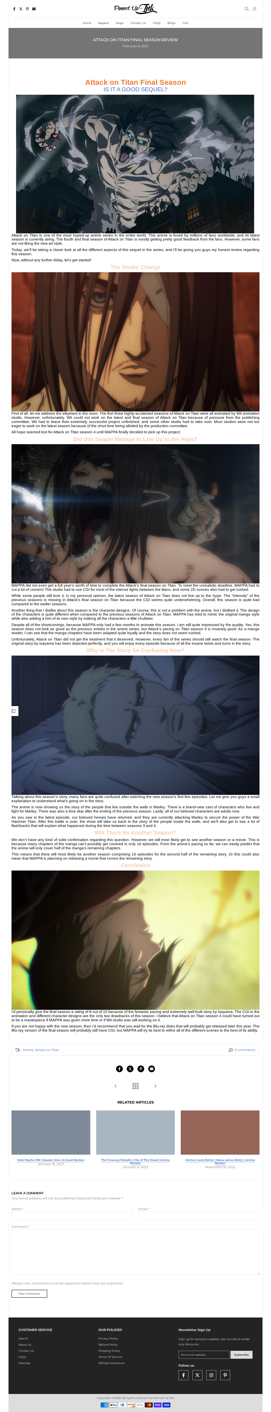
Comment (21, 1227)
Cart (185, 23)
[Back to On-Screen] (135, 1086)
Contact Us (138, 23)
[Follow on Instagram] (211, 1375)
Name (17, 1209)
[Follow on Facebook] (183, 1375)
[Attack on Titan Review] (116, 1086)
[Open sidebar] (13, 711)
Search (23, 1338)
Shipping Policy (109, 1351)
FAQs (156, 23)
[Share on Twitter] (21, 9)
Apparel (103, 23)
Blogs (171, 23)
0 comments (245, 1050)
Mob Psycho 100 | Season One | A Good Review (50, 1160)
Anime (28, 1050)
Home (87, 23)
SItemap (24, 1363)
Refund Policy (108, 1344)
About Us (24, 1344)
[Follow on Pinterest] (225, 1375)
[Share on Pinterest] (27, 9)
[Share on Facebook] (14, 9)
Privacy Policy (108, 1338)
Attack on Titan (47, 1050)
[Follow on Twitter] (197, 1375)
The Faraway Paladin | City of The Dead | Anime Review (135, 1161)
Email (143, 1209)
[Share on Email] (34, 9)
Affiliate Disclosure (111, 1363)
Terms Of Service (110, 1357)
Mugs (120, 23)
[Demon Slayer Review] (155, 1086)
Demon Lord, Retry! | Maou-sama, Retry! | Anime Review (220, 1161)
